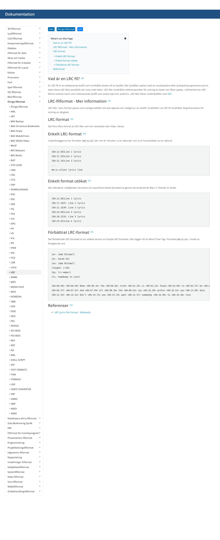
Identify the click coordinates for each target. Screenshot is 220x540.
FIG (12, 208)
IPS (12, 243)
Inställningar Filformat (20, 462)
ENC (13, 194)
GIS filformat (14, 92)
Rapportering (15, 457)
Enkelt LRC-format (65, 56)
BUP (13, 160)
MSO (13, 291)
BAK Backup (17, 121)
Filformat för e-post (18, 67)
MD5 (13, 281)
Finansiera (13, 77)
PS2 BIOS (15, 330)
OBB (13, 301)
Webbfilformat (15, 486)
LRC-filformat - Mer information (70, 47)
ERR (13, 204)
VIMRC (14, 398)
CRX (13, 174)
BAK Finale (16, 130)
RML (13, 355)
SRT (169, 93)
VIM (13, 393)
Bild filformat (15, 96)
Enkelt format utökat (66, 60)
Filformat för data (17, 52)
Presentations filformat (20, 437)
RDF (13, 340)
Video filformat (15, 476)
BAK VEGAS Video (20, 140)
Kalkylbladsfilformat (18, 467)
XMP (13, 403)
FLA (12, 218)
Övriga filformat (16, 101)
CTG (13, 179)
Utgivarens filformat (18, 452)
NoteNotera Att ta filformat (22, 418)
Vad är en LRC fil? (62, 42)
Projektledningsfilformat (20, 447)
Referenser (59, 68)
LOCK (14, 267)
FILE (13, 213)
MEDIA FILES (17, 286)
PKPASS (15, 325)
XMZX (14, 408)
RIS (12, 350)
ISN (12, 252)
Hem (51, 29)
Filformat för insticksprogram (23, 433)
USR (13, 384)
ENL (13, 199)
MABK (14, 277)
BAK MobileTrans (20, 135)
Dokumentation (20, 14)
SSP (13, 364)
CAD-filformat (15, 38)
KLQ (13, 257)
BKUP (14, 145)
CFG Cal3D (16, 165)
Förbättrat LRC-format (67, 64)
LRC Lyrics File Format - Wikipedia (72, 312)
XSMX (14, 413)
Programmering (16, 442)
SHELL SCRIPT (18, 359)
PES (13, 320)
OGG (13, 311)
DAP (13, 184)
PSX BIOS (15, 335)
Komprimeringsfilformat (20, 43)
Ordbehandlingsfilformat (21, 491)
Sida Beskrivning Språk (20, 423)
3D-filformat (14, 28)
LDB (13, 262)
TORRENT (16, 379)
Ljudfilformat (14, 33)
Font (10, 82)
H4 (12, 228)
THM (13, 374)
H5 (12, 233)
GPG (13, 223)
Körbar (11, 72)
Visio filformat (15, 481)
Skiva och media (16, 57)
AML (13, 111)
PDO (13, 316)
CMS (13, 170)
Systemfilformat (16, 471)
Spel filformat (15, 87)
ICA (12, 238)
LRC (13, 272)
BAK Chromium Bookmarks (25, 126)
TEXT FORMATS (19, 369)
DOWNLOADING (19, 189)
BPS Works (16, 155)
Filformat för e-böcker (19, 62)
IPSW (13, 247)
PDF (10, 428)
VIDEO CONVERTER (21, 389)
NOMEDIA (16, 296)
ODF (13, 306)
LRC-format (59, 51)
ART (13, 116)
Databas (12, 48)
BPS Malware (18, 150)
